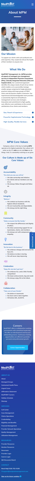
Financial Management (9, 426)
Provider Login (6, 453)
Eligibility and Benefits (8, 422)
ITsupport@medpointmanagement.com (14, 471)
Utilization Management (9, 435)
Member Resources (7, 447)
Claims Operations (7, 416)
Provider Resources (7, 444)
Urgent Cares (5, 388)
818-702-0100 (14, 468)
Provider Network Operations (11, 429)
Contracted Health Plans (9, 385)
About (3, 379)
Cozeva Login (5, 457)
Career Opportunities (17, 347)
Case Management (7, 413)
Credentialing (5, 419)
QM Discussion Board (8, 460)
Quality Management (8, 432)
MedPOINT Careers (7, 395)
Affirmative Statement (9, 391)
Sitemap (4, 401)
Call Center (5, 410)
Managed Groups (7, 382)
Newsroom (5, 450)
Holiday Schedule (7, 398)
